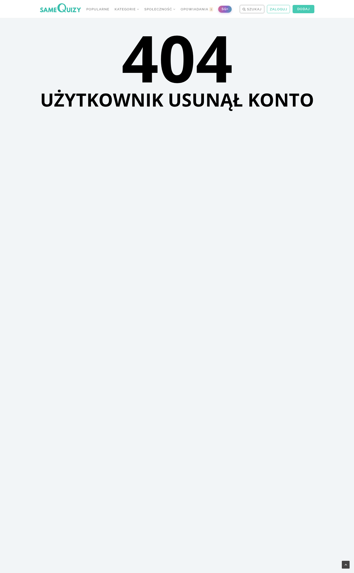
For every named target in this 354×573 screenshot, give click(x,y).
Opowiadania (196, 9)
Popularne (97, 9)
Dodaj (303, 9)
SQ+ (225, 9)
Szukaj (253, 9)
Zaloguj (278, 9)
